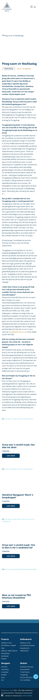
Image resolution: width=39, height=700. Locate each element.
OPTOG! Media (27, 696)
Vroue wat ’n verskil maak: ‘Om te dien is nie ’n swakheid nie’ (18, 546)
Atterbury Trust (8, 690)
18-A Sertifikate (25, 680)
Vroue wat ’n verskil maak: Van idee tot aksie (18, 446)
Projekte (4, 675)
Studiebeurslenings (26, 667)
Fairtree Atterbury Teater (28, 677)
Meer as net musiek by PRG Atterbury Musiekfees (16, 596)
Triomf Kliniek (24, 672)
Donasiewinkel (25, 669)
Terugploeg (26, 68)
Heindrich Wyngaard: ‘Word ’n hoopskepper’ (17, 496)
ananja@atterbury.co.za (18, 332)
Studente (4, 667)
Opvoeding (4, 669)
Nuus (19, 68)
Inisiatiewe (4, 672)
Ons (2, 680)
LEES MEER (11, 456)
